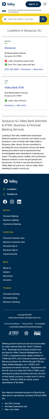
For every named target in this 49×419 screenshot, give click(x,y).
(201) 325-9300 (12, 69)
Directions (26, 69)
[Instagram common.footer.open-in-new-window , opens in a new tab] (12, 202)
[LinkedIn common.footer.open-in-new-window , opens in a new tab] (19, 202)
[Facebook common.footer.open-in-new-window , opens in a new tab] (5, 202)
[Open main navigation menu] (45, 4)
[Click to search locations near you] (5, 19)
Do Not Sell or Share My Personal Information (26, 327)
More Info (38, 69)
